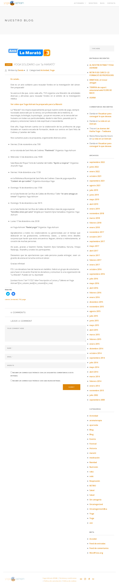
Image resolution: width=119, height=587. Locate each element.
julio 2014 (93, 362)
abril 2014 (93, 372)
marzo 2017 (94, 255)
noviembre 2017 (96, 232)
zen (91, 523)
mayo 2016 (94, 283)
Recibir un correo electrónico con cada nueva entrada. (37, 381)
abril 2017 (93, 250)
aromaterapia (95, 420)
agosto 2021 (95, 185)
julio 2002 (93, 395)
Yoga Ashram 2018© (50, 578)
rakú (91, 471)
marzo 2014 (94, 376)
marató (92, 453)
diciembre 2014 (96, 348)
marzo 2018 (94, 218)
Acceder (93, 539)
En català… (15, 79)
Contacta (111, 3)
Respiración (94, 481)
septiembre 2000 (97, 400)
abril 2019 (93, 204)
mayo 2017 (94, 246)
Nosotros (93, 3)
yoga (24, 299)
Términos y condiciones (67, 578)
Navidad (93, 462)
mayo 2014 (94, 367)
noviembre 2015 (96, 306)
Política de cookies (69, 581)
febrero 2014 (95, 381)
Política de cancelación (52, 581)
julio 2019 (93, 190)
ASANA (92, 97)
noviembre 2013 (96, 390)
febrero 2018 (95, 222)
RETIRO (92, 485)
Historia (93, 448)
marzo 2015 (94, 334)
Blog (102, 3)
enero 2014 (94, 386)
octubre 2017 (95, 236)
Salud (91, 490)
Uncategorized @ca (98, 509)
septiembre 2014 (97, 358)
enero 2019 (94, 208)
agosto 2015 (95, 311)
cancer (7, 299)
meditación (94, 457)
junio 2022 (94, 167)
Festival (92, 443)
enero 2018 (94, 227)
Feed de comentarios (99, 548)
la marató (14, 299)
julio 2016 (93, 278)
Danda (20, 70)
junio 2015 (94, 320)
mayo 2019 (94, 199)
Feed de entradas (97, 543)
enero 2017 (94, 264)
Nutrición (93, 467)
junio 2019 (94, 194)
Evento (92, 439)
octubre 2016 (95, 269)
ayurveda (93, 425)
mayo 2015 (94, 325)
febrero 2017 (95, 260)
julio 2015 (93, 316)
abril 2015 (93, 330)
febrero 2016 (95, 292)
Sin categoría (95, 499)
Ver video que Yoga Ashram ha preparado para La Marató (36, 104)
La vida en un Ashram (101, 138)
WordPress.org (96, 553)
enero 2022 (94, 171)
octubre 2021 (95, 176)
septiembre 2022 (97, 162)
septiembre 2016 (97, 274)
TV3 (20, 299)
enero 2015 (94, 344)
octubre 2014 (95, 353)
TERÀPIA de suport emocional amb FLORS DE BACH (100, 90)
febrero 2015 (95, 339)
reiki (91, 476)
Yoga (52, 70)
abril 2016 (93, 288)
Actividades (79, 3)
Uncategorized (96, 504)
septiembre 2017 (97, 241)
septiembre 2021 (97, 181)
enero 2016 (94, 297)
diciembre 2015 (96, 302)
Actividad (45, 70)
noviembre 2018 (96, 213)
